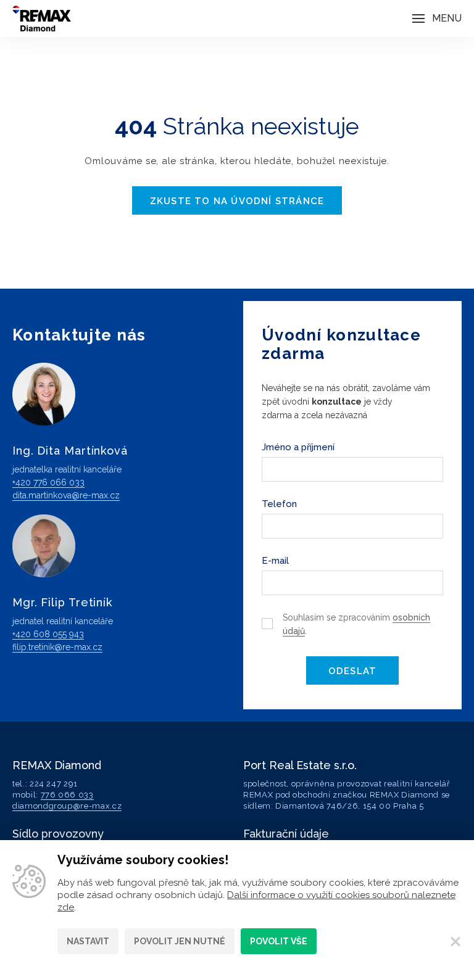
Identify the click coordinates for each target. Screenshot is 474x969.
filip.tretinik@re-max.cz (57, 647)
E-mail (275, 560)
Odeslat (352, 671)
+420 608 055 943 (48, 634)
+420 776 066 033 (48, 482)
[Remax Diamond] (41, 18)
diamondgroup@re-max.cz (67, 805)
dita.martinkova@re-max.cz (66, 495)
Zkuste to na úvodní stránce (237, 201)
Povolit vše (278, 941)
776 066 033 (67, 794)
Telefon (279, 503)
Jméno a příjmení (298, 447)
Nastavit (88, 941)
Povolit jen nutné (179, 941)
